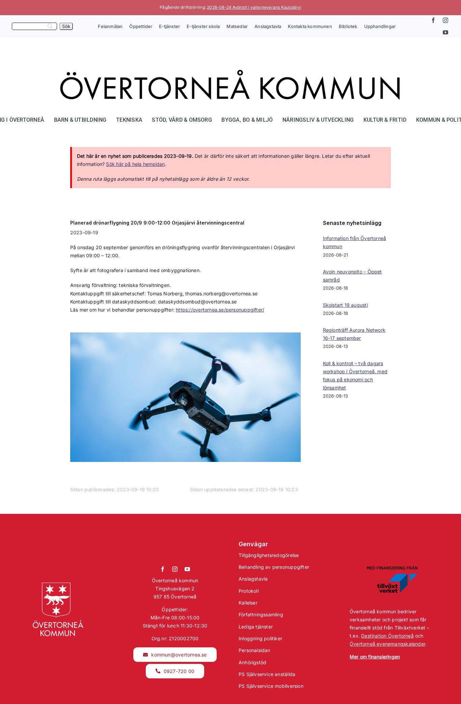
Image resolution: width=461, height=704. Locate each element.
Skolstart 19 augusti (345, 305)
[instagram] (445, 20)
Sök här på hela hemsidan (135, 164)
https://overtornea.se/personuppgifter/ (220, 310)
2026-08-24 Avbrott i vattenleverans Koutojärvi (254, 7)
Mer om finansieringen (375, 656)
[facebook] (433, 20)
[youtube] (445, 32)
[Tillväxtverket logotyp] (392, 568)
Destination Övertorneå (387, 636)
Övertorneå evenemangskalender (387, 644)
